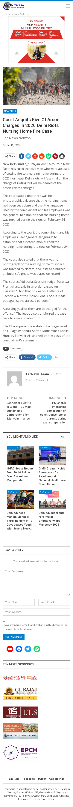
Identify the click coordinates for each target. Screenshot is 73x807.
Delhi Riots (16, 349)
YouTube (14, 778)
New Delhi (10, 111)
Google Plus (56, 778)
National (44, 447)
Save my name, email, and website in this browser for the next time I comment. (35, 627)
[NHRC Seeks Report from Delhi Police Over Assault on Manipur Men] (20, 455)
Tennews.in (9, 789)
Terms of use (47, 799)
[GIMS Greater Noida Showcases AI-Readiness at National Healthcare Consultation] (52, 455)
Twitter (42, 778)
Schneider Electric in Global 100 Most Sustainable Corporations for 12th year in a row (19, 410)
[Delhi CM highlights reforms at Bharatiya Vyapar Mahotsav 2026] (52, 499)
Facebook (28, 778)
